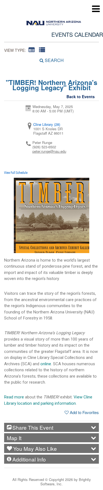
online (45, 363)
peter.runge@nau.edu (49, 151)
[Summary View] (32, 49)
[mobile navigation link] (95, 8)
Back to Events (80, 96)
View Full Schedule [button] (15, 172)
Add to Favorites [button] (84, 412)
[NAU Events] (53, 21)
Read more (14, 397)
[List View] (42, 49)
